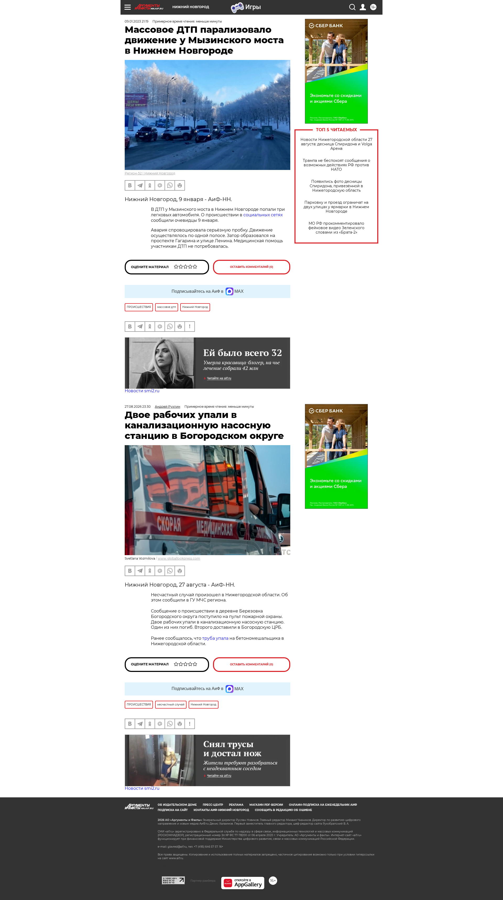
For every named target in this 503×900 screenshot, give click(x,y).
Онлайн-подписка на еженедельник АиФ (323, 805)
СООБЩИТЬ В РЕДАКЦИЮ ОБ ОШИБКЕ (283, 810)
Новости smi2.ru (142, 390)
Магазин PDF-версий (266, 805)
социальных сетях (263, 214)
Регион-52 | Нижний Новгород (150, 173)
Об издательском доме (177, 805)
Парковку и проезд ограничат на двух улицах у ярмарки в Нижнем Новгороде (336, 207)
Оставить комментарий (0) (251, 267)
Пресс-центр (213, 805)
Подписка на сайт (173, 810)
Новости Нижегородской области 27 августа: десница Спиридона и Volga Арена (336, 144)
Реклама (236, 805)
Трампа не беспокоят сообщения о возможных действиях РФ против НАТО (336, 165)
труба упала (215, 638)
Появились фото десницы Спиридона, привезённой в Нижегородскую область (336, 186)
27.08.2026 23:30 (138, 406)
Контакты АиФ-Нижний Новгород (221, 810)
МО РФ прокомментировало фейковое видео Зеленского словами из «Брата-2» (336, 228)
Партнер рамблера (202, 880)
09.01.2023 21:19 (136, 21)
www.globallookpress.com (179, 558)
